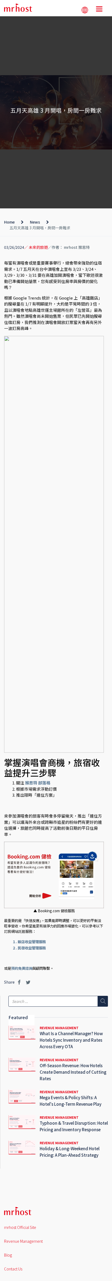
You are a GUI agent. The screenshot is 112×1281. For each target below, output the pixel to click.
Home (9, 222)
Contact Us (13, 1269)
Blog (8, 1255)
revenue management (59, 1027)
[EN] (84, 10)
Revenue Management (23, 1241)
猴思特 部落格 (37, 783)
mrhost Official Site (20, 1227)
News (35, 222)
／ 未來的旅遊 (36, 247)
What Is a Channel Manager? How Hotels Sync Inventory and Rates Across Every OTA (71, 1040)
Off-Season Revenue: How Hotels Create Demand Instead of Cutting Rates (73, 1072)
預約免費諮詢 (21, 968)
